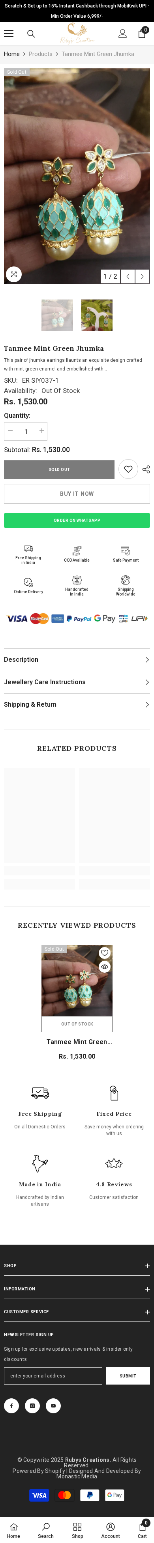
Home (12, 54)
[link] (128, 469)
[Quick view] (105, 967)
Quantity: (17, 415)
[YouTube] (53, 1405)
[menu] (8, 33)
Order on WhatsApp (77, 520)
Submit (128, 1376)
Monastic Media (76, 1476)
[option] (77, 176)
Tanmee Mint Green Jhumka (77, 1042)
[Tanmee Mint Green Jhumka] (77, 980)
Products (41, 54)
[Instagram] (32, 1405)
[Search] (31, 34)
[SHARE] (144, 469)
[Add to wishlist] (105, 953)
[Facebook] (11, 1405)
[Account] (122, 33)
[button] (128, 276)
